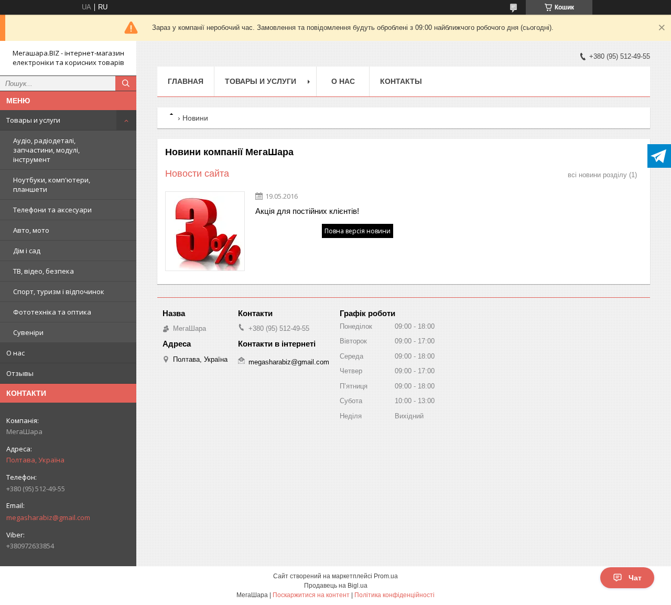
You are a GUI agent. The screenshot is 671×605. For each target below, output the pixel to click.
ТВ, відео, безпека (43, 271)
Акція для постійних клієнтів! (307, 211)
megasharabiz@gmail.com (48, 517)
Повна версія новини (357, 230)
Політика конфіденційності (394, 595)
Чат (635, 578)
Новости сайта (197, 173)
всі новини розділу (597, 175)
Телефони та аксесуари (52, 209)
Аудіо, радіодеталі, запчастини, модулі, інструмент (46, 150)
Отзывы (20, 373)
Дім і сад (26, 250)
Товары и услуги (33, 120)
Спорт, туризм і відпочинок (58, 291)
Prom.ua (386, 576)
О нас (15, 353)
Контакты (401, 81)
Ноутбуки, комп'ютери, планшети (51, 184)
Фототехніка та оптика (52, 312)
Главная (185, 81)
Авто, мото (31, 230)
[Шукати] (125, 83)
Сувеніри (28, 332)
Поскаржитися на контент (311, 595)
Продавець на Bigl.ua (335, 585)
